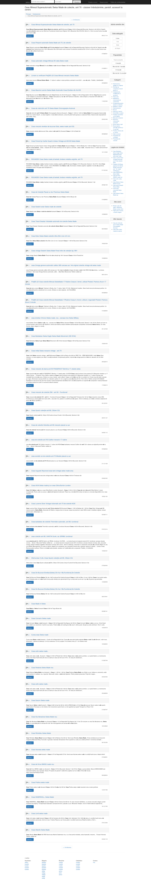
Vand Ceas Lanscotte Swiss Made (117, 190)
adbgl (43, 878)
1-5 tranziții (118, 70)
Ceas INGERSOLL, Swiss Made (118, 173)
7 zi (117, 41)
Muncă (115, 110)
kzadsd (27, 867)
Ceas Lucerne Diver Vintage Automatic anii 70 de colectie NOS (118, 160)
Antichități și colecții (118, 113)
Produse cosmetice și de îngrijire (118, 115)
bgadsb (44, 864)
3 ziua (117, 38)
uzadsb (78, 864)
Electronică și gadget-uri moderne (118, 84)
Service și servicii (117, 111)
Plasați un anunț (92, 2)
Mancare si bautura (118, 118)
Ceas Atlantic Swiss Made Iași (118, 194)
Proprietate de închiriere (116, 136)
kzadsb (27, 864)
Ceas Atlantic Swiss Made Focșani (118, 183)
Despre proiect (104, 2)
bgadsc (44, 866)
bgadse (44, 869)
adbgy (43, 873)
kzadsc (27, 866)
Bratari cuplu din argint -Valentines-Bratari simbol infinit (118, 207)
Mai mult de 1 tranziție (119, 66)
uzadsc (78, 866)
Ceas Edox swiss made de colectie (117, 230)
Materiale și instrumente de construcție (117, 100)
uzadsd (78, 867)
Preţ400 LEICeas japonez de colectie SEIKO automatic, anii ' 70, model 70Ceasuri (118, 167)
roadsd (61, 867)
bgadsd (44, 867)
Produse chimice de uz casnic (118, 131)
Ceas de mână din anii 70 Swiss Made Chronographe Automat (118, 225)
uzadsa (78, 862)
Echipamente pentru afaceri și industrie (118, 104)
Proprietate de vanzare (116, 139)
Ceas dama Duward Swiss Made (118, 186)
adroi (60, 873)
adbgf (43, 876)
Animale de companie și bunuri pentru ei (118, 88)
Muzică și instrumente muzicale (116, 121)
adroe (28, 2)
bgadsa (44, 862)
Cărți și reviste (117, 134)
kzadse (27, 869)
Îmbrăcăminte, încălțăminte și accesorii (117, 93)
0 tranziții (118, 63)
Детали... (30, 36)
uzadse (78, 869)
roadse (61, 869)
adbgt (43, 871)
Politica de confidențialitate (118, 2)
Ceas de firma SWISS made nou (117, 176)
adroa (60, 871)
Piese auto (116, 97)
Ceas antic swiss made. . (117, 179)
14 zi (117, 45)
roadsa (61, 862)
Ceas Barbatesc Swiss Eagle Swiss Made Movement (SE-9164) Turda (118, 153)
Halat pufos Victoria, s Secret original (118, 211)
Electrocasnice (117, 108)
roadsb (61, 864)
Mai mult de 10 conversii (119, 73)
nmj (94, 862)
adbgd (43, 874)
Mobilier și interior (117, 106)
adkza (26, 862)
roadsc (61, 866)
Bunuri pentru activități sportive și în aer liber (118, 127)
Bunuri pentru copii (118, 124)
